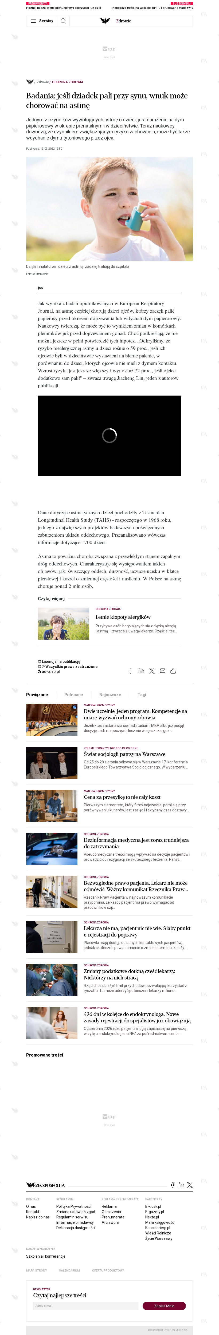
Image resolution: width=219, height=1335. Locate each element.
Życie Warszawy (159, 1238)
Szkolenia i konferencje (45, 1256)
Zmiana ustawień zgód (75, 1212)
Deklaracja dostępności (75, 1228)
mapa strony (36, 1270)
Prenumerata (113, 1217)
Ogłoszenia (111, 1212)
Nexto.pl (152, 1217)
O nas (31, 1206)
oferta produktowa (108, 1270)
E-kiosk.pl (153, 1206)
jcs (40, 287)
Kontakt (32, 1212)
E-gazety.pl (154, 1212)
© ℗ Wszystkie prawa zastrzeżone (67, 666)
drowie (123, 21)
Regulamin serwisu (72, 1217)
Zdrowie (43, 82)
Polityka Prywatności (73, 1206)
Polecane (73, 694)
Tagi (142, 694)
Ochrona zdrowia (67, 82)
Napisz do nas (38, 1217)
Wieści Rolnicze (158, 1233)
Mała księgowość (159, 1222)
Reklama (109, 1206)
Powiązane (37, 694)
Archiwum (110, 1222)
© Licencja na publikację (59, 661)
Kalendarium (69, 1270)
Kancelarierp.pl (157, 1228)
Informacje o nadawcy (75, 1222)
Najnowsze (110, 694)
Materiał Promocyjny (99, 705)
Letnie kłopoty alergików (123, 617)
